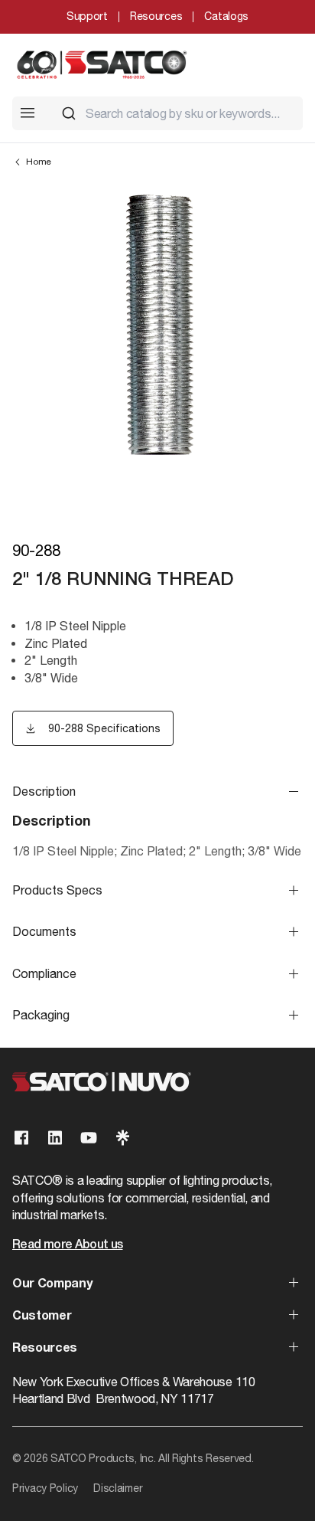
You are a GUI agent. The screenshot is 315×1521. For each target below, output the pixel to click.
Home (38, 161)
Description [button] (44, 791)
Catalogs (226, 16)
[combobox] (176, 113)
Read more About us (67, 1245)
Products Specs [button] (57, 890)
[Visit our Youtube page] (89, 1137)
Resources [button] (44, 1348)
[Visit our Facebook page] (21, 1137)
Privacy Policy (45, 1488)
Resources (156, 16)
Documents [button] (44, 931)
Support (87, 16)
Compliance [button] (44, 973)
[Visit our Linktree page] (122, 1137)
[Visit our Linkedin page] (55, 1137)
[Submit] (69, 113)
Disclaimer (117, 1488)
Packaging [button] (41, 1015)
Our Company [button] (52, 1284)
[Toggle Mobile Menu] (27, 112)
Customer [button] (41, 1316)
